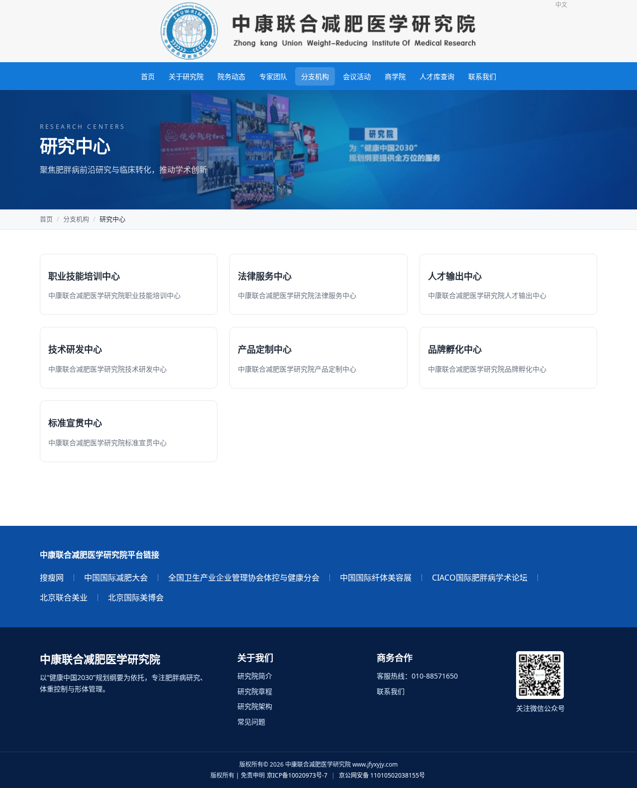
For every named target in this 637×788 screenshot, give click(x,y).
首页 (148, 76)
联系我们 (482, 76)
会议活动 (357, 76)
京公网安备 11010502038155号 (382, 775)
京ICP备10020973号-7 (297, 775)
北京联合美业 (64, 597)
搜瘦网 (52, 577)
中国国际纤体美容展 (376, 577)
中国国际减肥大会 (116, 577)
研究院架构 (254, 706)
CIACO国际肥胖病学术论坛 (480, 577)
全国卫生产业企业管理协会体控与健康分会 (243, 577)
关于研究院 (186, 76)
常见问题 (251, 721)
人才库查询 (437, 76)
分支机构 (315, 76)
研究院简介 (254, 676)
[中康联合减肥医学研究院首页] (318, 31)
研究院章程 (254, 691)
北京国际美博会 (136, 597)
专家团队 (273, 76)
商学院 (395, 76)
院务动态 (231, 76)
